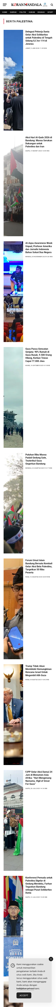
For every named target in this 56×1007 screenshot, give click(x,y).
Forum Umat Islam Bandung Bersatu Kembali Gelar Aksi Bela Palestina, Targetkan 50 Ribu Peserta (38, 566)
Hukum (32, 12)
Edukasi (41, 12)
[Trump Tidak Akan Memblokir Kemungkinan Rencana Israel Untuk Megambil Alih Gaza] (13, 714)
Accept (24, 995)
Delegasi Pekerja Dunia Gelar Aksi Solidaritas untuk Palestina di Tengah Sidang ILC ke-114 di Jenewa (38, 37)
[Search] (51, 4)
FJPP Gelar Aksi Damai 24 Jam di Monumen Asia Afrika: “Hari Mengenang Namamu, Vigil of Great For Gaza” (38, 778)
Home (4, 12)
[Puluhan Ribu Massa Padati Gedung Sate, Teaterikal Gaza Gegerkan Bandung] (13, 503)
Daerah (13, 12)
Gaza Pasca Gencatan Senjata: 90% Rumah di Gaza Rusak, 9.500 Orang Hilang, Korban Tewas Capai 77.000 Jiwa (38, 355)
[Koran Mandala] (29, 5)
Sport (50, 12)
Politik (23, 12)
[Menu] (5, 4)
